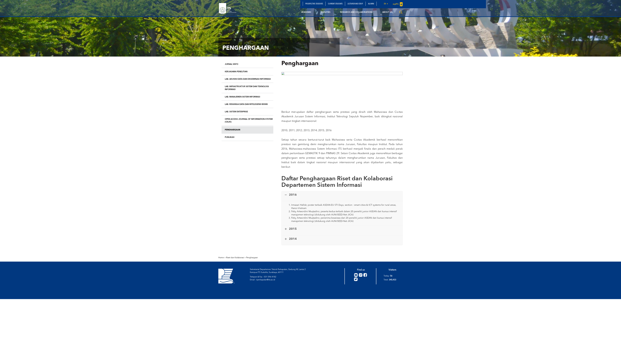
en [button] (385, 4)
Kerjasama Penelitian (236, 72)
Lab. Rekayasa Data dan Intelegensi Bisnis (246, 104)
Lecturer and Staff (355, 4)
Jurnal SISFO (231, 64)
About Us (387, 12)
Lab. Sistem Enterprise (236, 112)
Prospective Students (314, 4)
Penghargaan (232, 130)
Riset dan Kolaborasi (235, 258)
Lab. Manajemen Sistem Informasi (242, 97)
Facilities (325, 12)
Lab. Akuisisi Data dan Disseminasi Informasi (248, 79)
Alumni (371, 4)
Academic (306, 12)
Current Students (335, 4)
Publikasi (229, 137)
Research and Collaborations (356, 12)
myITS (396, 4)
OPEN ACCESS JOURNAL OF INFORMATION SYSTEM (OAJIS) (249, 120)
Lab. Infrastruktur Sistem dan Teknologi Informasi (247, 88)
